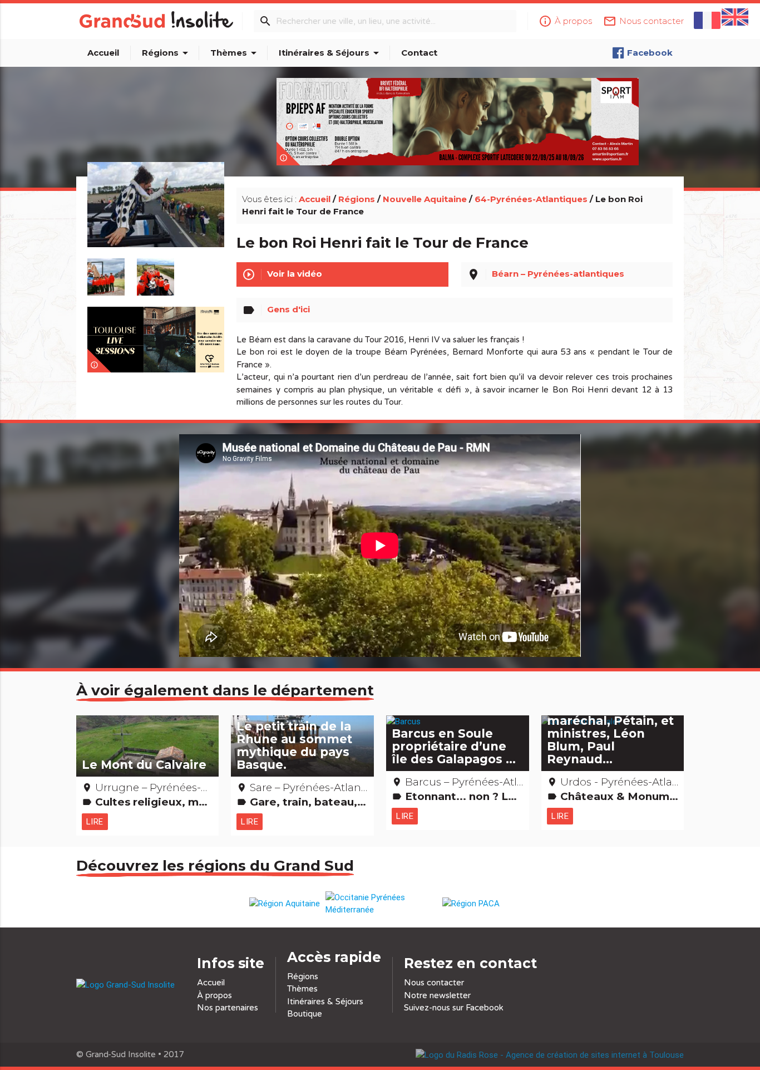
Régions (167, 53)
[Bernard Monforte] (155, 218)
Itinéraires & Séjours (331, 53)
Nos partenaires (227, 1008)
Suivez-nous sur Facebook (454, 1008)
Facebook (650, 52)
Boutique (304, 1014)
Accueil (103, 52)
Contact (419, 52)
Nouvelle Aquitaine (425, 199)
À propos (214, 995)
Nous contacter (434, 983)
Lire (94, 821)
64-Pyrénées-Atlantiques (531, 199)
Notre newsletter (437, 995)
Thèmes (235, 53)
